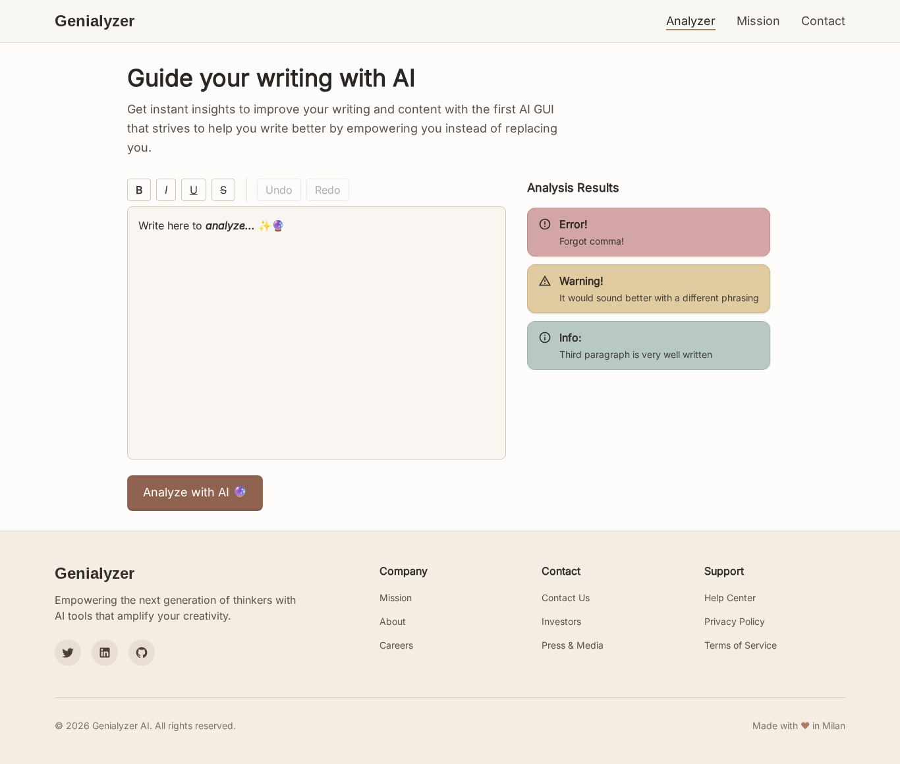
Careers (396, 645)
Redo (328, 189)
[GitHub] (141, 652)
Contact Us (566, 597)
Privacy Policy (734, 621)
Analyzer (691, 21)
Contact (823, 21)
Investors (561, 621)
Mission (758, 21)
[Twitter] (68, 652)
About (393, 621)
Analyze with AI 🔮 (195, 492)
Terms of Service (740, 645)
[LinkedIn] (105, 652)
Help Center (730, 597)
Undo (279, 189)
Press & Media (573, 645)
